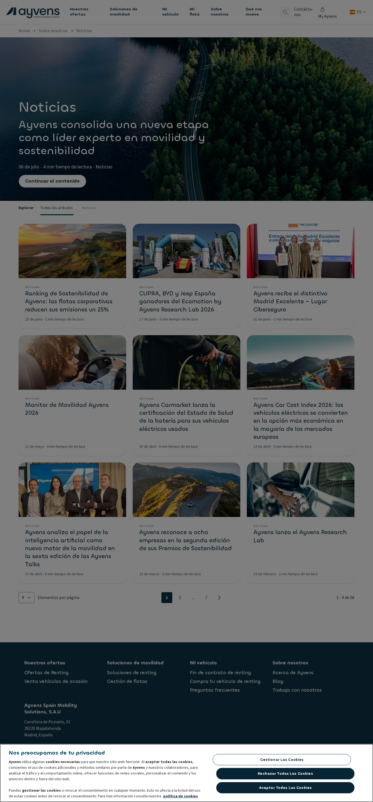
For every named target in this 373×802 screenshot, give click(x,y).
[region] (186, 773)
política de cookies (180, 796)
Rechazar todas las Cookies (285, 773)
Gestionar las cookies (282, 759)
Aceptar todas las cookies (285, 787)
